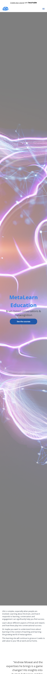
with (19, 3)
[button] (43, 9)
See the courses (23, 321)
